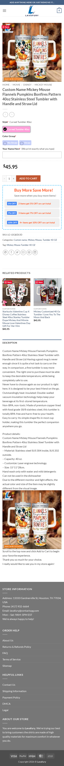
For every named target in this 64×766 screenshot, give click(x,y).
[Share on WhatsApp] (5, 252)
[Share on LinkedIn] (35, 252)
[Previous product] (11, 114)
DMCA (6, 703)
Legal (5, 710)
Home (6, 84)
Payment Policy (11, 697)
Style (5, 122)
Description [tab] (9, 342)
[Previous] (3, 308)
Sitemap (7, 665)
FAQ (5, 652)
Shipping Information (14, 691)
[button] (4, 11)
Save (7, 27)
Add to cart (28, 178)
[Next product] (5, 114)
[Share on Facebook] (11, 252)
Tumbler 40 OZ (50, 240)
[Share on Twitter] (17, 252)
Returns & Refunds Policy (16, 646)
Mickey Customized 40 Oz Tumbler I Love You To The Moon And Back (47, 314)
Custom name (20, 240)
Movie (16, 84)
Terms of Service (11, 659)
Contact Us (8, 684)
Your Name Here (11, 148)
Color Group (9, 136)
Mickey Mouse (43, 84)
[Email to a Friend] (23, 252)
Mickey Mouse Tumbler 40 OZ (21, 245)
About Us (7, 640)
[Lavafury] (32, 10)
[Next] (61, 308)
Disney (27, 84)
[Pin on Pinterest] (29, 252)
